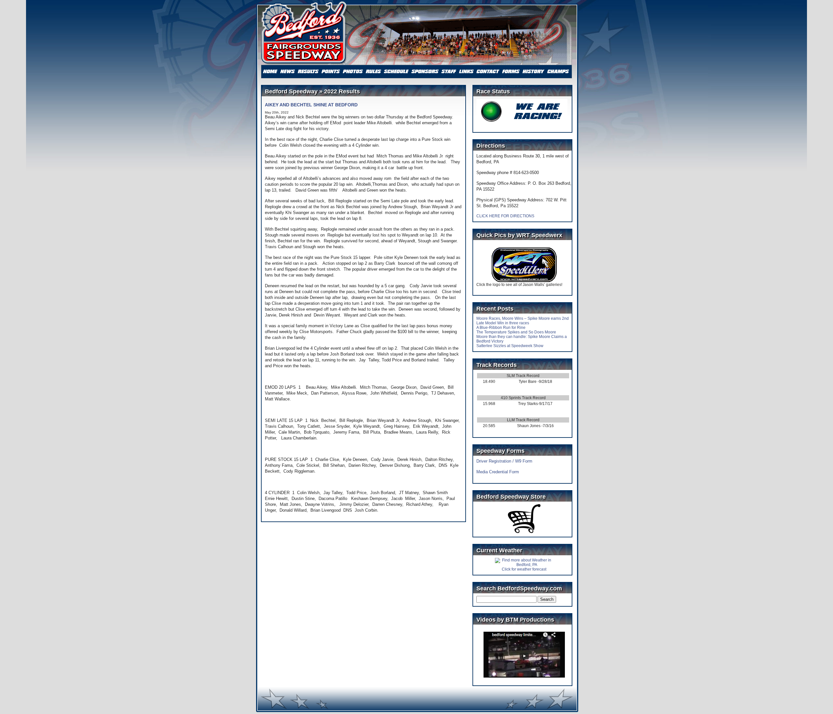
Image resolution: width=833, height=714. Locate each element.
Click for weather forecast (524, 569)
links (466, 71)
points (330, 71)
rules (373, 71)
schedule (396, 71)
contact (487, 71)
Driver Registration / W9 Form (504, 461)
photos (352, 71)
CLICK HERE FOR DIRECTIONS (505, 216)
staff (448, 71)
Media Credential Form (497, 471)
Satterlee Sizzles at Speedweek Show (509, 346)
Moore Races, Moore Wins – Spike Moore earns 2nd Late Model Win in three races (522, 320)
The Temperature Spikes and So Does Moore (516, 332)
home (270, 71)
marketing (425, 71)
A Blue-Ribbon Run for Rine (501, 327)
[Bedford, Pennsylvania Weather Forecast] (524, 564)
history (533, 71)
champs (558, 71)
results (308, 71)
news (287, 71)
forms (510, 71)
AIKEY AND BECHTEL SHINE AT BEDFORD (311, 104)
